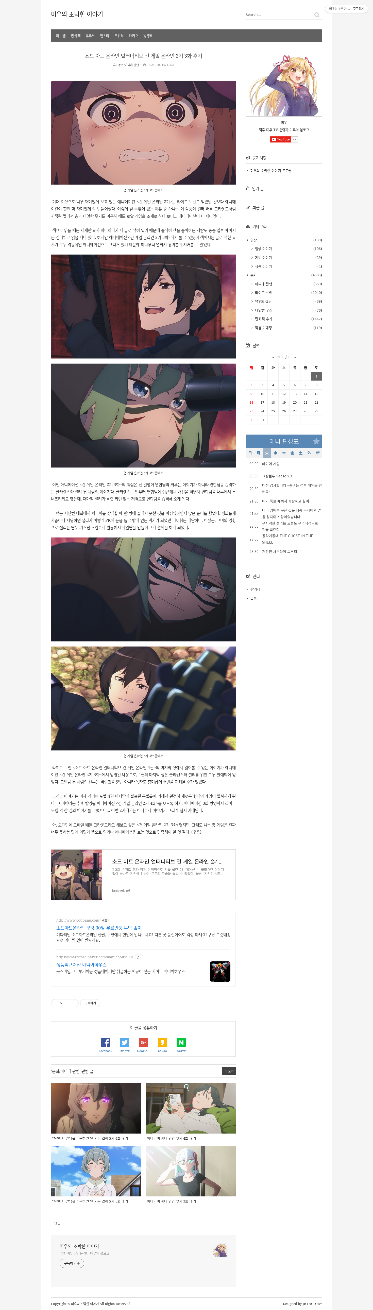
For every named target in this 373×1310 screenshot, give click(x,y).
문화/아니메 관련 (128, 65)
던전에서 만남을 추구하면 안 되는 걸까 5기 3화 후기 (90, 1201)
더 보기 (229, 1071)
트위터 (119, 35)
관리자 (255, 589)
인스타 (104, 35)
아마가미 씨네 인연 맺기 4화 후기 (171, 1138)
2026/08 (284, 356)
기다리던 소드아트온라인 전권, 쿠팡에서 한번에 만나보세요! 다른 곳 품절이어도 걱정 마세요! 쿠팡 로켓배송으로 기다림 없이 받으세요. (143, 937)
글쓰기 (255, 598)
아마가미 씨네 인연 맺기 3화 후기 (171, 1201)
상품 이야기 (263, 266)
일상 (253, 240)
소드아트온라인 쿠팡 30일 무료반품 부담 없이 (99, 928)
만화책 (76, 35)
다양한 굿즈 (263, 310)
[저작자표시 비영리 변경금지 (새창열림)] (107, 1003)
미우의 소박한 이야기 (77, 14)
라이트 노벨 (263, 292)
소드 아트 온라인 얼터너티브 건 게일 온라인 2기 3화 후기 (143, 55)
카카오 (133, 35)
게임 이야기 (263, 257)
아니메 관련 (263, 283)
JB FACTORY (312, 1303)
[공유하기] (66, 1003)
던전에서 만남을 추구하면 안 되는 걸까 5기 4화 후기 (90, 1138)
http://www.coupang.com (77, 920)
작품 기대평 (263, 327)
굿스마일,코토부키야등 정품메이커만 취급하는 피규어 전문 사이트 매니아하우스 (120, 971)
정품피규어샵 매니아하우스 (81, 964)
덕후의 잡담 (263, 301)
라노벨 (61, 35)
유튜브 (90, 35)
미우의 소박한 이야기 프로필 (270, 170)
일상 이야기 (263, 248)
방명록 (148, 35)
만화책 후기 (263, 318)
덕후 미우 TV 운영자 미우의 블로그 (84, 1253)
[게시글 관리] (73, 1003)
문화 (253, 275)
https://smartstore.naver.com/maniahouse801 (95, 957)
